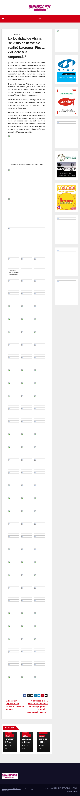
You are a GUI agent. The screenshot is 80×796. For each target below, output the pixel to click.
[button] (77, 19)
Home (46, 788)
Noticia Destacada (9, 736)
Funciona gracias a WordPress (11, 789)
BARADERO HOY (55, 788)
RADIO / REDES (72, 791)
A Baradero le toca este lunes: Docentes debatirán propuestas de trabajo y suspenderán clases (37, 706)
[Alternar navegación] (40, 19)
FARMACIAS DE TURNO (70, 788)
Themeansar (5, 791)
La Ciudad (9, 732)
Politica (41, 736)
